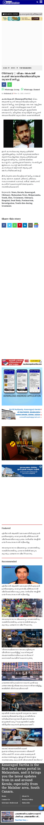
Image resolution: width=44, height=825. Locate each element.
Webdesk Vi (8, 94)
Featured (6, 528)
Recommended (9, 562)
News (13, 68)
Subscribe (26, 803)
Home (5, 68)
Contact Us (6, 800)
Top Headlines (25, 68)
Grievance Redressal (10, 803)
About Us (25, 796)
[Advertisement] (22, 43)
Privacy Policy (27, 800)
